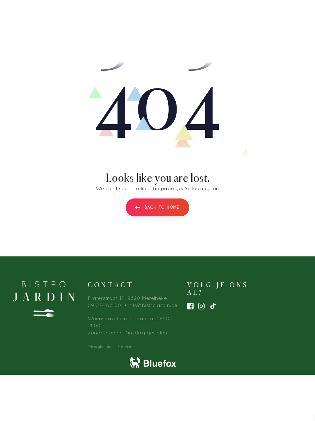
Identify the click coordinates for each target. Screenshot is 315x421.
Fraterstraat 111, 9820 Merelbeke (127, 298)
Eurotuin (125, 347)
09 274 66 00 (104, 305)
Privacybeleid (99, 347)
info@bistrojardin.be (152, 305)
